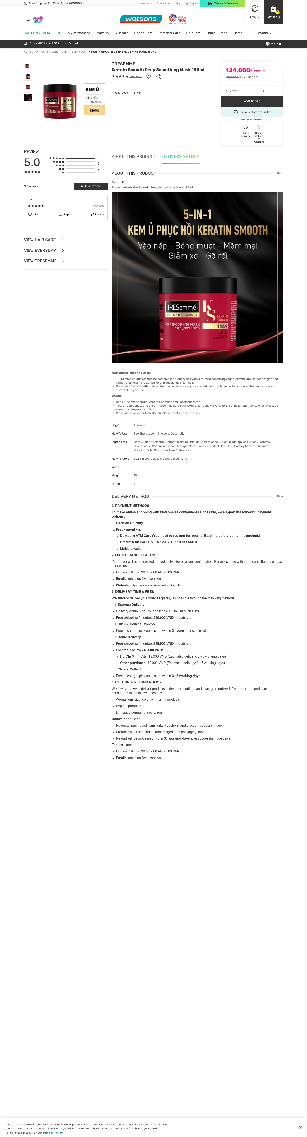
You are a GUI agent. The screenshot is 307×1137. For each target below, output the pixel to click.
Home (237, 33)
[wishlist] (149, 76)
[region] (153, 1127)
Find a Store (163, 3)
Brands (262, 33)
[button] (273, 12)
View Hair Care (40, 240)
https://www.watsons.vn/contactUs (156, 585)
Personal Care (169, 33)
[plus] (275, 91)
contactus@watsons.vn (144, 579)
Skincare (121, 33)
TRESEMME (123, 63)
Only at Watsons (77, 33)
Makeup (102, 33)
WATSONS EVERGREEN (42, 33)
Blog (178, 3)
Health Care (143, 33)
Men (224, 33)
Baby (211, 33)
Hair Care (193, 33)
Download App (143, 3)
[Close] (300, 1127)
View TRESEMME (41, 261)
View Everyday (40, 250)
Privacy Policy (53, 1132)
